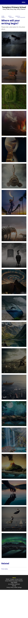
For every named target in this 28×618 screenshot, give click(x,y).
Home (2, 16)
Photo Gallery (21, 17)
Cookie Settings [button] (18, 587)
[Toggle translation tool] (7, 2)
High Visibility (14, 582)
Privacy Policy (10, 587)
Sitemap (14, 585)
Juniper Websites (18, 581)
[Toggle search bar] (3, 2)
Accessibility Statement (14, 584)
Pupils (9, 16)
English (11, 17)
